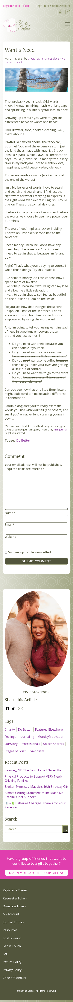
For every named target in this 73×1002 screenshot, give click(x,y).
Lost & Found (12, 938)
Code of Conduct (14, 978)
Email (10, 525)
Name (10, 513)
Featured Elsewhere (49, 729)
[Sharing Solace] (17, 25)
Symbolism (36, 751)
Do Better (23, 440)
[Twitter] (13, 708)
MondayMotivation (50, 737)
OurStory (11, 744)
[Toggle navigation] (67, 25)
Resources (10, 930)
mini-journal (60, 429)
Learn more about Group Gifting (36, 873)
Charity (10, 729)
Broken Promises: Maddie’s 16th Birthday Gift (36, 787)
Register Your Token (16, 6)
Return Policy (12, 962)
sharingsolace (50, 58)
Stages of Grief (15, 751)
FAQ (5, 954)
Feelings (10, 737)
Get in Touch (12, 946)
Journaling (26, 737)
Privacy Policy (12, 970)
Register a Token (15, 890)
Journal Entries (13, 922)
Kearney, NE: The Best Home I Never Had (34, 770)
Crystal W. (34, 58)
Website (10, 537)
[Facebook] (7, 708)
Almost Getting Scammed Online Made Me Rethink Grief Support (34, 795)
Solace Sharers (53, 744)
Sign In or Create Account (53, 5)
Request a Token (15, 898)
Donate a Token (14, 906)
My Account (11, 914)
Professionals (30, 744)
